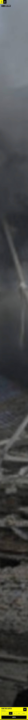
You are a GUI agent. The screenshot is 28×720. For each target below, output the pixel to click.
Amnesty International (1, 2)
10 (6, 713)
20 (10, 713)
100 (19, 713)
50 (14, 713)
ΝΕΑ (2, 6)
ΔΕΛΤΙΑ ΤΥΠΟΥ (7, 6)
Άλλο (23, 713)
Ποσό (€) (3, 710)
